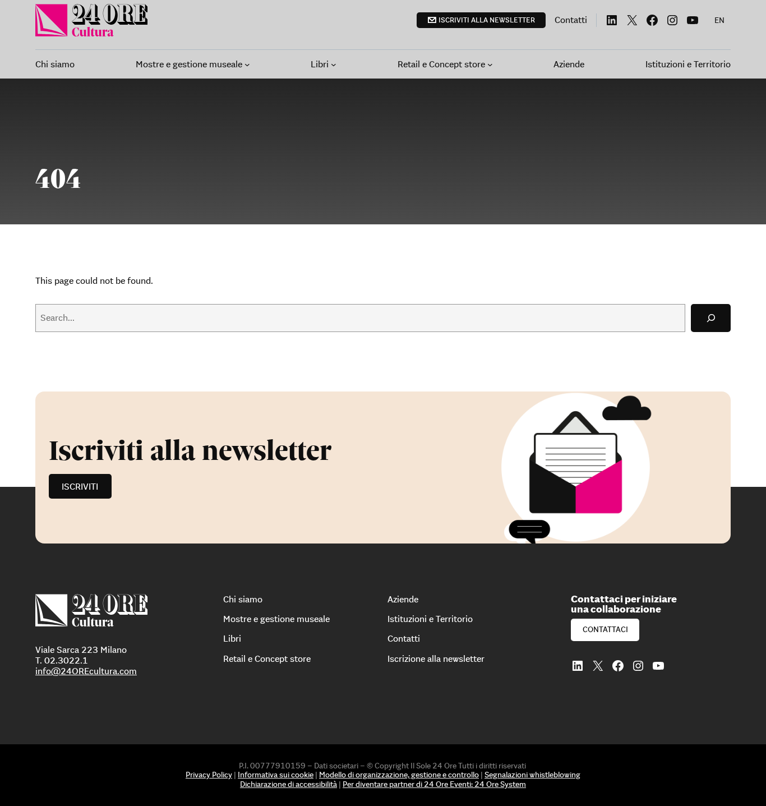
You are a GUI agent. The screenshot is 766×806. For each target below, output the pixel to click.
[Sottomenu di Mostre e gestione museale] (247, 64)
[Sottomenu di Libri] (333, 64)
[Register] (383, 468)
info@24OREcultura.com (86, 670)
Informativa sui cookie (275, 775)
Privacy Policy (209, 775)
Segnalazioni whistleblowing (532, 775)
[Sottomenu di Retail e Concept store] (490, 64)
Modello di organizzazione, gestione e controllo (399, 775)
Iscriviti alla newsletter (487, 20)
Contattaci (605, 629)
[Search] (711, 317)
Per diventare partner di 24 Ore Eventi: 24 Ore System (434, 784)
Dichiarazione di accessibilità (288, 784)
